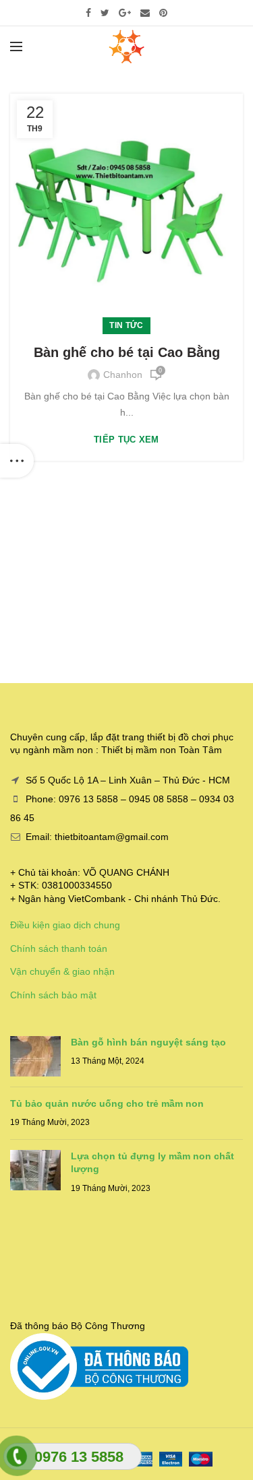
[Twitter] (105, 13)
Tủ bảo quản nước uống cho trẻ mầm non (107, 1103)
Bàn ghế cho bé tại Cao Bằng (127, 352)
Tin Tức (126, 325)
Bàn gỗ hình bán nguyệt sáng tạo (148, 1042)
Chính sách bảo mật (53, 995)
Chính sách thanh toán (58, 948)
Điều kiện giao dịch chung (65, 925)
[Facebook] (88, 13)
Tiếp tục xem (126, 439)
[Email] (145, 13)
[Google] (125, 13)
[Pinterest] (163, 13)
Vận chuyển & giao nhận (62, 971)
